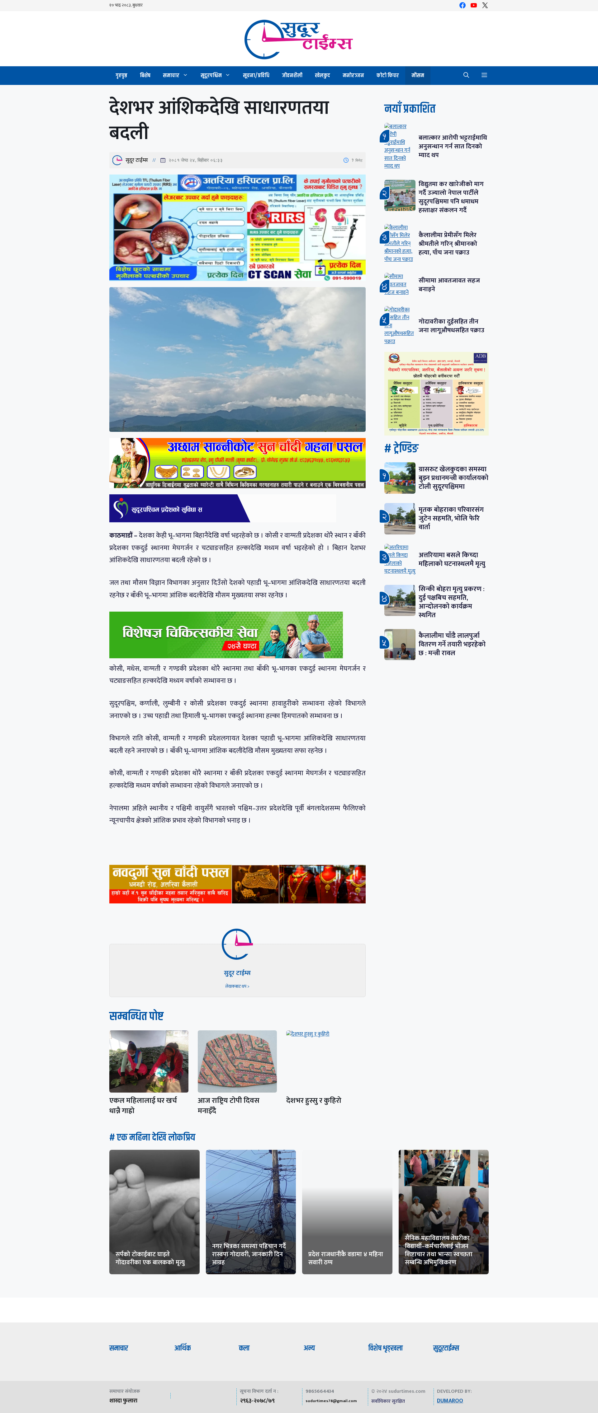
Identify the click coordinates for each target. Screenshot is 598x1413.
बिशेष (145, 75)
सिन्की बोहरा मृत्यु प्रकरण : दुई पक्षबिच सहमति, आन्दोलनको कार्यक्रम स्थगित (452, 602)
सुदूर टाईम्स (137, 160)
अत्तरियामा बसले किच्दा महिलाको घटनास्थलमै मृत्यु (452, 559)
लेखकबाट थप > (237, 986)
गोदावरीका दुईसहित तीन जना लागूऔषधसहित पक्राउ (451, 326)
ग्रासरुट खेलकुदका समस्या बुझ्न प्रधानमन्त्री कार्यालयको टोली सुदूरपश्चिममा (453, 478)
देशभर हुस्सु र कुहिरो (313, 1100)
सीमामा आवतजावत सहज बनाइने (449, 285)
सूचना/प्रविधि (256, 75)
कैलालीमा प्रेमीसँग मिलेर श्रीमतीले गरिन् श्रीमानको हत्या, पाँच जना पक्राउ (448, 244)
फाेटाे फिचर (388, 75)
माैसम (417, 75)
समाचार (171, 75)
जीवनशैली (292, 75)
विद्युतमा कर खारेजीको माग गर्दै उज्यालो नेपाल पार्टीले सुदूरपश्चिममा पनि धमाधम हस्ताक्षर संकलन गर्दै (451, 197)
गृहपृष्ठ (121, 75)
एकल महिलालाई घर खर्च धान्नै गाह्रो (143, 1105)
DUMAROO (450, 1401)
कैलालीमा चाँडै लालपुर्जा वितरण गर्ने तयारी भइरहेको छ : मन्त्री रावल (452, 644)
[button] (466, 75)
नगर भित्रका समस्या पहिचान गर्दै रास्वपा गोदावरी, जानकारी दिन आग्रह (249, 1254)
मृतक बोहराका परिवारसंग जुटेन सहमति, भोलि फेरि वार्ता (451, 518)
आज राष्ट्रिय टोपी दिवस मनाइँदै (228, 1105)
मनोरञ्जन (353, 75)
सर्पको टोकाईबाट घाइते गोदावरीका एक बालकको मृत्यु (150, 1258)
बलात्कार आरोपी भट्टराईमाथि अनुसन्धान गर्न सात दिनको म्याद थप (453, 146)
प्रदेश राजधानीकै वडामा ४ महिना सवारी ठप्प (345, 1258)
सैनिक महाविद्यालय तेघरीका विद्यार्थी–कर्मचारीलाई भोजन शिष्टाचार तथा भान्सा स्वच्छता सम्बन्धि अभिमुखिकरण (438, 1250)
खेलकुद (322, 75)
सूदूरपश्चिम (211, 75)
